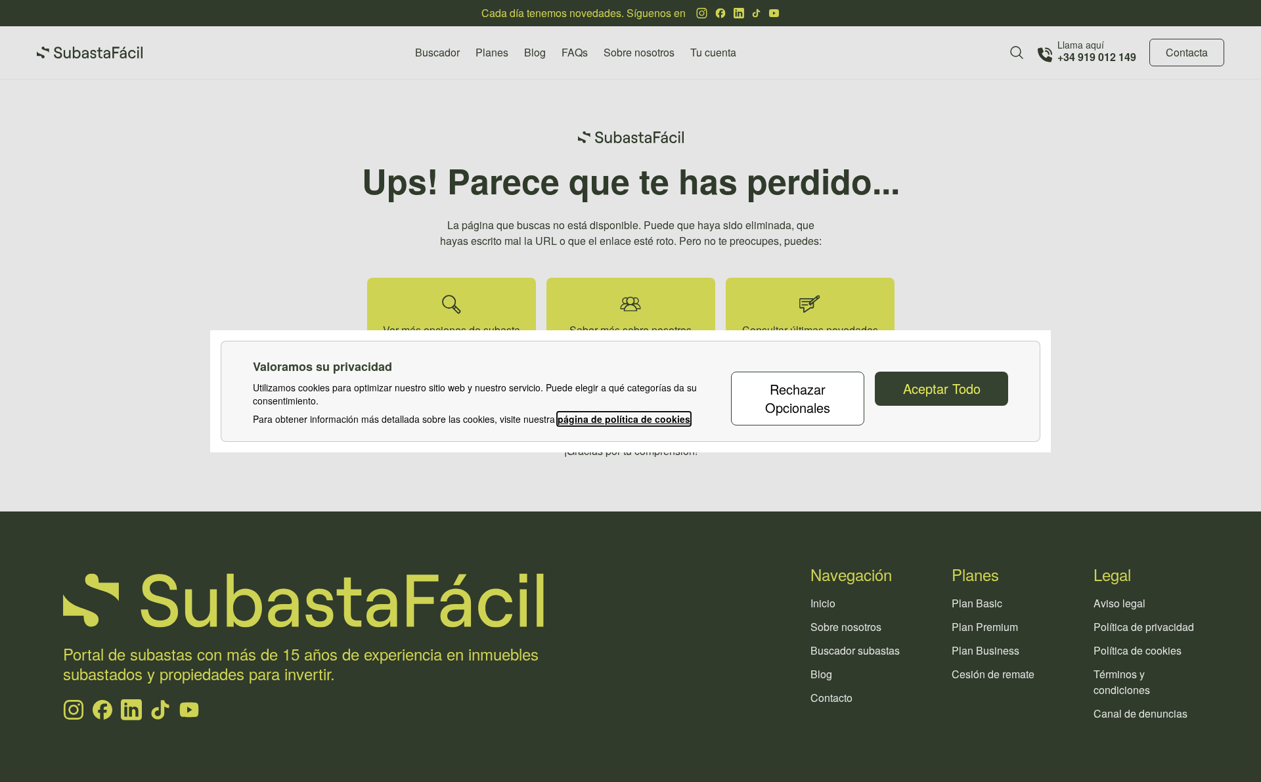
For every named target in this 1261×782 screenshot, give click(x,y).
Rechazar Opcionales (797, 398)
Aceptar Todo (942, 388)
